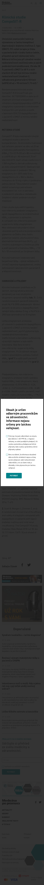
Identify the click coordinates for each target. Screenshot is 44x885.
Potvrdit (14, 475)
